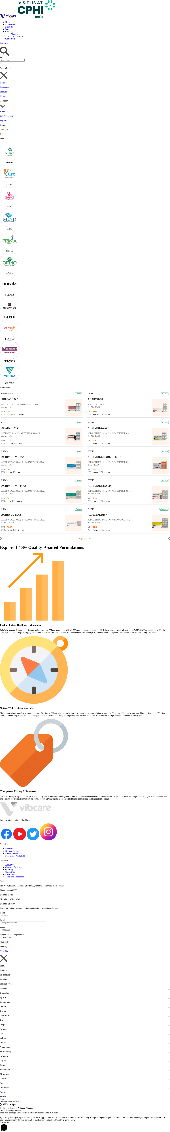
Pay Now (4, 120)
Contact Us (10, 39)
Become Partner (12, 851)
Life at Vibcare (17, 36)
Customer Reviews (13, 867)
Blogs (7, 29)
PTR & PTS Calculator (15, 856)
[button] (85, 1101)
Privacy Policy (11, 874)
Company (9, 31)
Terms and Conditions (14, 877)
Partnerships (10, 24)
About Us (15, 34)
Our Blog (9, 869)
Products (9, 27)
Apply (2, 1099)
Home (7, 22)
